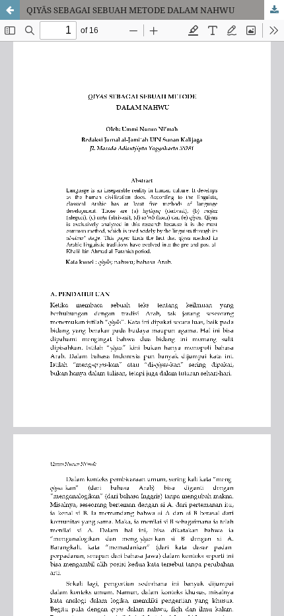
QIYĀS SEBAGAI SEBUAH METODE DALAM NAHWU (130, 10)
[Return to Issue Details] (10, 10)
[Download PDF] (274, 10)
